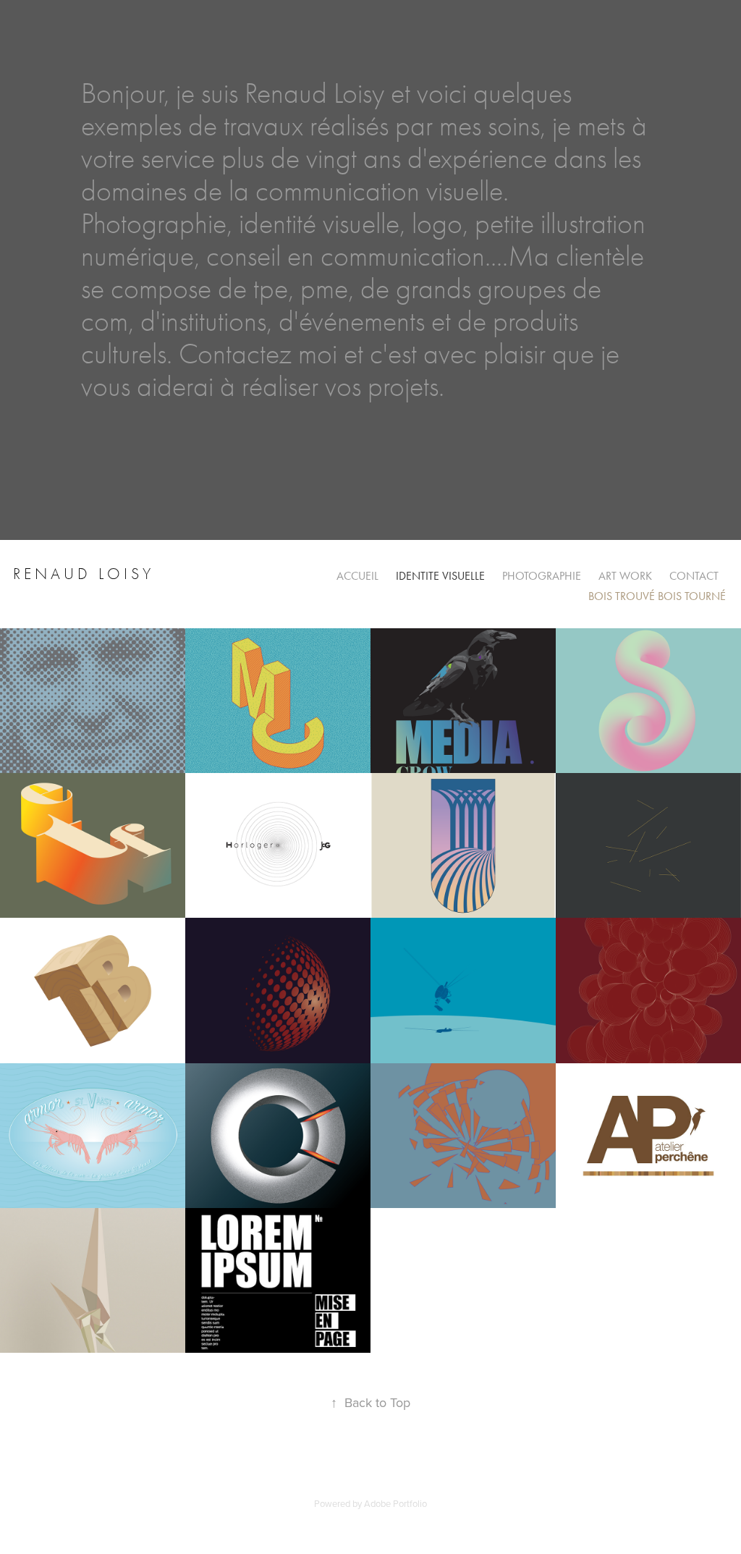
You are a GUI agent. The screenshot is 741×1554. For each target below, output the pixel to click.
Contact (694, 576)
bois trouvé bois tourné (657, 596)
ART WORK (625, 576)
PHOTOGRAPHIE (541, 576)
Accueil (357, 576)
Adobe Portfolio (395, 1503)
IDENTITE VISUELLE (440, 576)
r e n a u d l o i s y (83, 574)
